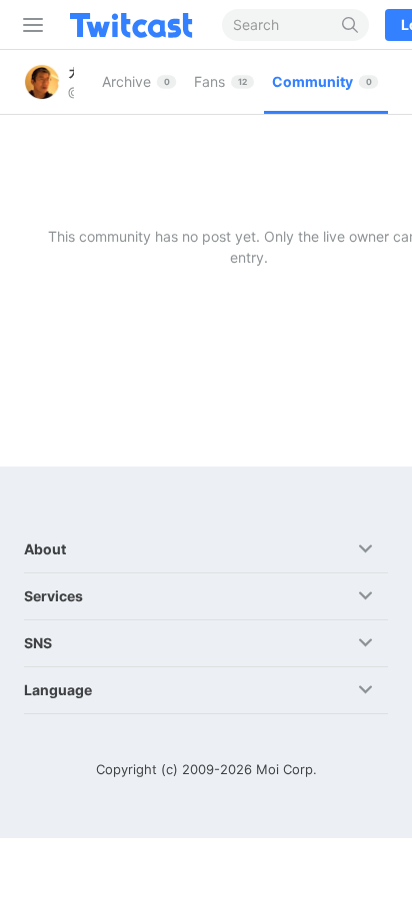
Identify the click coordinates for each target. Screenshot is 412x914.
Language (58, 689)
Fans (220, 81)
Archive (135, 81)
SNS (38, 642)
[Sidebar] (29, 25)
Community (321, 81)
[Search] (350, 25)
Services (53, 595)
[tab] (140, 82)
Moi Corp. (286, 769)
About (45, 548)
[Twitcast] (135, 25)
